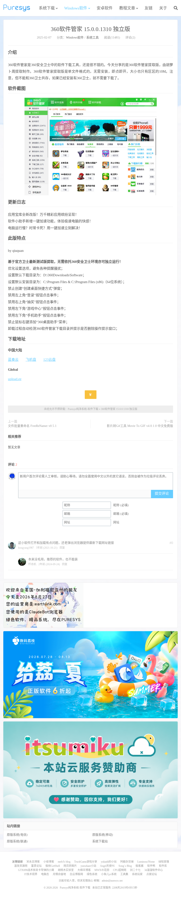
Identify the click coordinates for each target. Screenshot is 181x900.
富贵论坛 (36, 865)
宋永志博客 (33, 861)
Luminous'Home (146, 861)
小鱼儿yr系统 (109, 874)
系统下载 (47, 8)
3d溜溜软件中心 (153, 870)
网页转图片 (70, 865)
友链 (149, 8)
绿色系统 (92, 874)
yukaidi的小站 (109, 861)
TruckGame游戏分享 (85, 861)
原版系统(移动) (102, 834)
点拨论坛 (151, 874)
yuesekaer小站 (88, 865)
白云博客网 (76, 874)
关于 (163, 8)
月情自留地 (59, 874)
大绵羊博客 (84, 870)
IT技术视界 (30, 874)
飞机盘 (31, 359)
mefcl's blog (64, 861)
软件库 (163, 865)
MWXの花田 (101, 870)
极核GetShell (52, 865)
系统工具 (92, 37)
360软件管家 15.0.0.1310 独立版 (90, 29)
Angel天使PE (107, 865)
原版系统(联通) (17, 841)
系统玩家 (137, 874)
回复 (62, 547)
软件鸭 (151, 865)
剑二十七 (135, 870)
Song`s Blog (125, 865)
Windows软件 (75, 8)
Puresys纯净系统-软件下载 (16, 7)
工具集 (124, 874)
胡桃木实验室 (66, 870)
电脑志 (45, 874)
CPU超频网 (119, 870)
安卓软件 (105, 8)
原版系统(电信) (17, 834)
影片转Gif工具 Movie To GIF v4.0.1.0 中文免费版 (140, 426)
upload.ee (14, 379)
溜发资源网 (20, 865)
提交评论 (162, 493)
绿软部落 (163, 861)
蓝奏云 (13, 359)
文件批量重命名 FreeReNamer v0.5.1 (32, 426)
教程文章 (127, 8)
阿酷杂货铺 (127, 861)
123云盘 (49, 359)
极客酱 (139, 865)
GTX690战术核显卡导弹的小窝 (36, 870)
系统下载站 (100, 841)
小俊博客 (48, 861)
